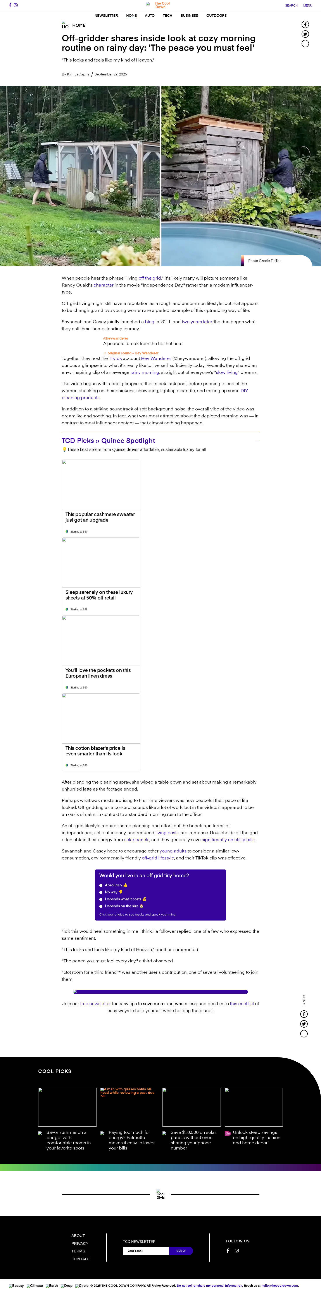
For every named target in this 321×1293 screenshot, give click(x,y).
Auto (150, 16)
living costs (167, 833)
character (103, 285)
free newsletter (95, 1004)
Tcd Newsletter (139, 1241)
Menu (307, 5)
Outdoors (216, 16)
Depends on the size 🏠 (124, 906)
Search (291, 5)
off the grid (150, 278)
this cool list (242, 1004)
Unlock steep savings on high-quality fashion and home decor (256, 1138)
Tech (167, 16)
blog (149, 322)
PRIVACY (79, 1243)
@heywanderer (115, 338)
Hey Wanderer (156, 359)
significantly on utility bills (228, 840)
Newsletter (106, 16)
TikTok (115, 359)
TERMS (78, 1251)
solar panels (136, 840)
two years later (197, 322)
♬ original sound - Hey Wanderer (131, 353)
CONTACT (80, 1259)
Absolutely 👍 (116, 885)
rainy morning (145, 373)
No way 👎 (113, 892)
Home (131, 16)
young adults (173, 851)
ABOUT (78, 1235)
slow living (227, 373)
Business (189, 16)
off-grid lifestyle (158, 858)
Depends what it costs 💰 (125, 899)
